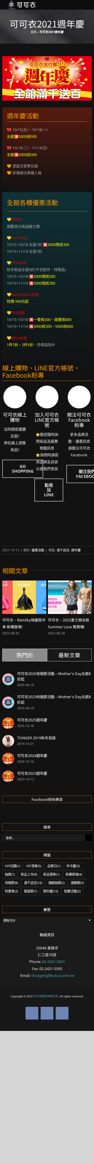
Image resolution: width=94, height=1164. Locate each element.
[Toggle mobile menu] (85, 4)
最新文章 (69, 655)
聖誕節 (30, 891)
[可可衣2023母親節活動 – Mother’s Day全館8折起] (8, 699)
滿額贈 (77, 883)
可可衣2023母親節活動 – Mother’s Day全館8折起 (54, 699)
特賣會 (11, 891)
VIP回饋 (12, 866)
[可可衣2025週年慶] (8, 720)
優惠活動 (37, 550)
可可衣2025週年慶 (32, 719)
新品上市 (29, 874)
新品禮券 (51, 874)
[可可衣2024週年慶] (8, 756)
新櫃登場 (73, 874)
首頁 (34, 32)
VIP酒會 (33, 866)
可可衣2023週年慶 (32, 773)
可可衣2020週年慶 (63, 620)
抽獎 (10, 874)
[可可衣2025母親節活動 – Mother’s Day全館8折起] (8, 676)
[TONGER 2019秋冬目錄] (8, 738)
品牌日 (53, 866)
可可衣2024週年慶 (32, 755)
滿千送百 (63, 550)
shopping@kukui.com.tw (52, 975)
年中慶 (73, 866)
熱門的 (24, 655)
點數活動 (72, 891)
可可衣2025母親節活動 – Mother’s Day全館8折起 (54, 676)
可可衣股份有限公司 (46, 996)
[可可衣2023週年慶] (8, 773)
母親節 (11, 883)
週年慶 (76, 550)
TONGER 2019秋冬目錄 (36, 737)
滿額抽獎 (56, 883)
